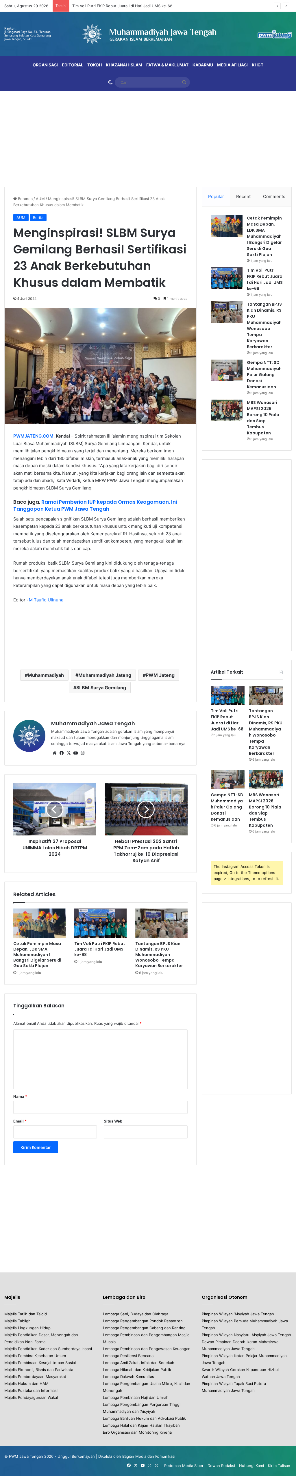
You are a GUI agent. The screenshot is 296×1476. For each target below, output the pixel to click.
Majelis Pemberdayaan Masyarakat (35, 1376)
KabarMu (203, 64)
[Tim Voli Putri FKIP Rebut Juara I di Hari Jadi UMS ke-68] (100, 923)
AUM (40, 198)
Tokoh (94, 64)
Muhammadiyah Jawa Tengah (93, 723)
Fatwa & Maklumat (167, 64)
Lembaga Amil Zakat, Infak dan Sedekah (138, 1362)
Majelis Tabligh (17, 1321)
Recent (243, 196)
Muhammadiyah (46, 675)
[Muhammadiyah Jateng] (148, 34)
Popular (216, 196)
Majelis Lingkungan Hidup (27, 1328)
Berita (38, 217)
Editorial (72, 64)
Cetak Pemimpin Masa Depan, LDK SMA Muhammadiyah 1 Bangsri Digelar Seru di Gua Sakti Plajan (37, 955)
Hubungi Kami (251, 1465)
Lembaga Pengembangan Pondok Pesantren (143, 1321)
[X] (68, 753)
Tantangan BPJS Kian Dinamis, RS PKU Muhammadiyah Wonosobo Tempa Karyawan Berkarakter (159, 955)
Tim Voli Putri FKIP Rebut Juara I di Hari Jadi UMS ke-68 (122, 5)
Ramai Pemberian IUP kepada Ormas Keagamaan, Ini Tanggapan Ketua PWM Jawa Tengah (95, 505)
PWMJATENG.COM (33, 436)
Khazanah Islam (124, 64)
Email (20, 1121)
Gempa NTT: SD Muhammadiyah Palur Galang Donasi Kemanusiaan (264, 375)
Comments (274, 196)
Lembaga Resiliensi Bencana (128, 1355)
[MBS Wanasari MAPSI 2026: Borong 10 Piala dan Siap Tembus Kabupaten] (227, 410)
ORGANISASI (45, 64)
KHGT (257, 64)
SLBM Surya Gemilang (101, 687)
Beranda (25, 198)
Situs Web (113, 1121)
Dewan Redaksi (221, 1465)
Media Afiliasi (232, 64)
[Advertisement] (148, 137)
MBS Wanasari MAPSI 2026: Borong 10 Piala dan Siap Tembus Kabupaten (263, 418)
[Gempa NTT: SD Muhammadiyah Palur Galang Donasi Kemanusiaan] (227, 370)
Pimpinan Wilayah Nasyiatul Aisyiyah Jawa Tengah (246, 1334)
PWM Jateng (160, 675)
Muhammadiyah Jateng (104, 675)
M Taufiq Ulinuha (46, 600)
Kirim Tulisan (279, 1465)
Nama (20, 1096)
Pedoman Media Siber (184, 1465)
